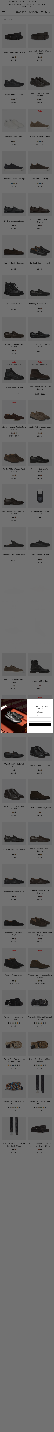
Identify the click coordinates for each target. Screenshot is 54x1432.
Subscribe (40, 724)
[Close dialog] (51, 701)
